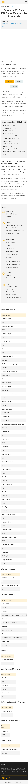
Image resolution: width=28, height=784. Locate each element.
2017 (16, 24)
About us (3, 764)
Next (26, 438)
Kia (5, 6)
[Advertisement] (14, 45)
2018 (12, 24)
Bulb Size (14, 87)
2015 (12, 6)
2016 (21, 24)
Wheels (19, 81)
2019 (7, 24)
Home (2, 6)
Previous (2, 438)
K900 (8, 6)
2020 (3, 24)
